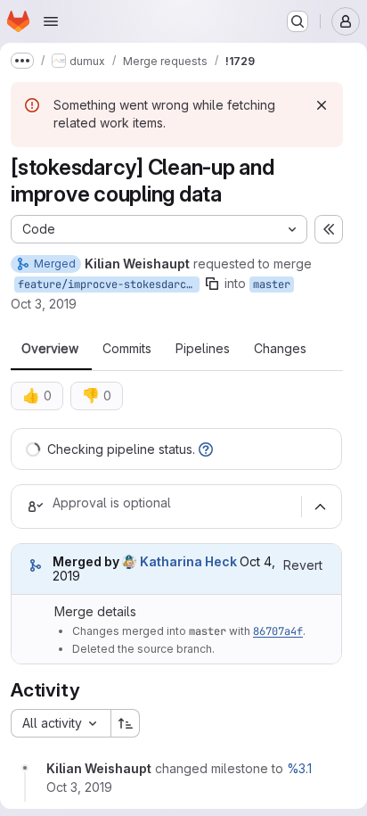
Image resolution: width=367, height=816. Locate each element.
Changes (280, 349)
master (271, 284)
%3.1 (299, 768)
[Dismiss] (321, 105)
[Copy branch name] (212, 283)
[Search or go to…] (297, 21)
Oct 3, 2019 (44, 303)
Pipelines (202, 349)
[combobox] (60, 723)
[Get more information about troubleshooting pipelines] (206, 449)
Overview (49, 349)
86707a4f (278, 631)
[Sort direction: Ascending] (125, 723)
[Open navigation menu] (51, 21)
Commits (126, 349)
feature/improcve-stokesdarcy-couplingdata (109, 284)
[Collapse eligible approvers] (319, 506)
